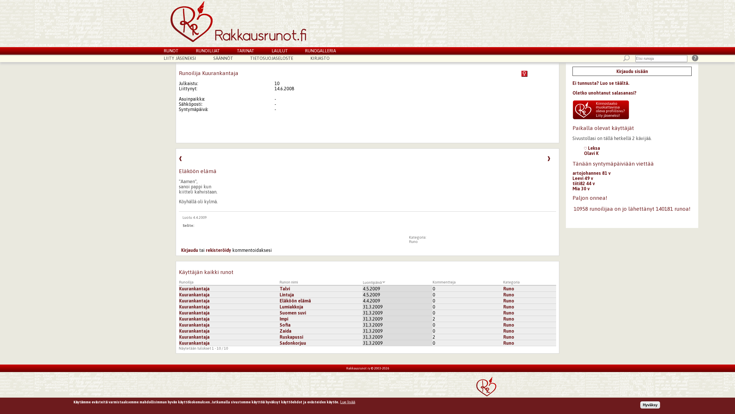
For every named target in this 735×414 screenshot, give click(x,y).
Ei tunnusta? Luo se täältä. (600, 83)
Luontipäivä (372, 282)
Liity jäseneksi (180, 58)
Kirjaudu (189, 250)
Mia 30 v (581, 188)
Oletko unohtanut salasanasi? (604, 92)
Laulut (280, 50)
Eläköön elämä (295, 300)
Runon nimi (289, 282)
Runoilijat (208, 50)
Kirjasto (320, 58)
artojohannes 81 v (591, 173)
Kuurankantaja (194, 288)
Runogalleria (320, 50)
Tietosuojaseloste (271, 58)
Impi (284, 318)
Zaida (285, 331)
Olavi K (591, 153)
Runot (171, 50)
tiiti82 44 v (583, 183)
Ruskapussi (291, 337)
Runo (413, 241)
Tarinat (245, 50)
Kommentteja (444, 282)
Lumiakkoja (291, 306)
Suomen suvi (293, 312)
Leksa (593, 148)
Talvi (285, 288)
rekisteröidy (218, 250)
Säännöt (223, 58)
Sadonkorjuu (293, 343)
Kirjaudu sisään (632, 71)
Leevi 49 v (582, 178)
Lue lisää (347, 402)
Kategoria (511, 282)
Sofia (285, 324)
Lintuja (287, 294)
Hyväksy (650, 405)
